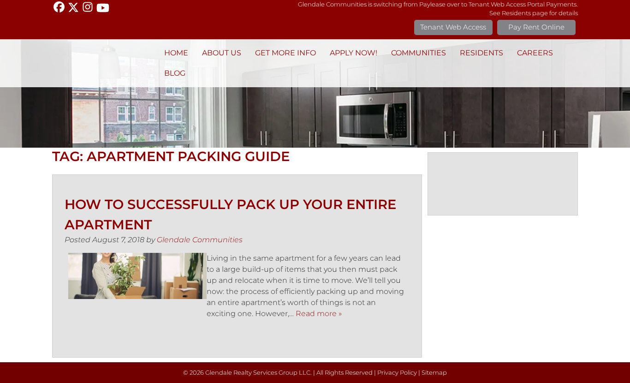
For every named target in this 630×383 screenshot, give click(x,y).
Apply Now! (353, 52)
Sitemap (434, 372)
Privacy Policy (397, 372)
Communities (418, 52)
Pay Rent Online (536, 27)
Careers (535, 52)
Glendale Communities (200, 239)
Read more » (319, 313)
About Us (221, 52)
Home (176, 52)
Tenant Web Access (453, 27)
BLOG (174, 73)
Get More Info (285, 52)
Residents (481, 52)
